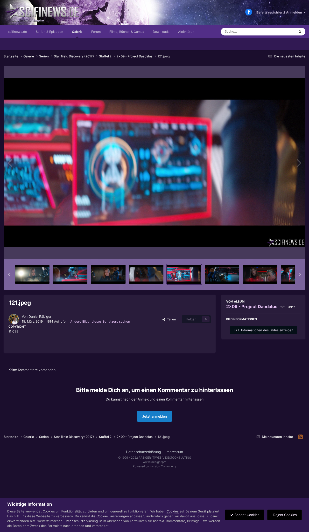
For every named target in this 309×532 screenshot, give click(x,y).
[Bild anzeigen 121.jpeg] (184, 274)
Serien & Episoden (49, 32)
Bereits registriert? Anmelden (279, 12)
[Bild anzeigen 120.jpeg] (146, 274)
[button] (9, 274)
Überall (283, 31)
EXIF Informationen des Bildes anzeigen (263, 330)
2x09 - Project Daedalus (251, 306)
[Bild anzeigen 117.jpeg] (32, 274)
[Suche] (300, 31)
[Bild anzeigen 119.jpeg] (108, 274)
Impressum (174, 452)
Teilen (170, 319)
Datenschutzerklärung (143, 452)
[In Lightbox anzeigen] (154, 162)
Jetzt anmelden (154, 416)
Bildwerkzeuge (283, 250)
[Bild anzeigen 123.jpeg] (260, 274)
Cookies (173, 511)
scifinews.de (17, 32)
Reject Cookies (284, 515)
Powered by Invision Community (154, 466)
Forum (96, 32)
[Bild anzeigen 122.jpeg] (222, 274)
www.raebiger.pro (154, 462)
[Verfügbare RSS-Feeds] (300, 437)
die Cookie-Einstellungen (110, 516)
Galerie (77, 32)
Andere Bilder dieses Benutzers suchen (100, 321)
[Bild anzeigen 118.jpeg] (70, 274)
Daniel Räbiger (39, 316)
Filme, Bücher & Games (126, 32)
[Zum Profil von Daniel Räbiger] (13, 319)
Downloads (161, 32)
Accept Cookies (246, 515)
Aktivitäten (186, 32)
